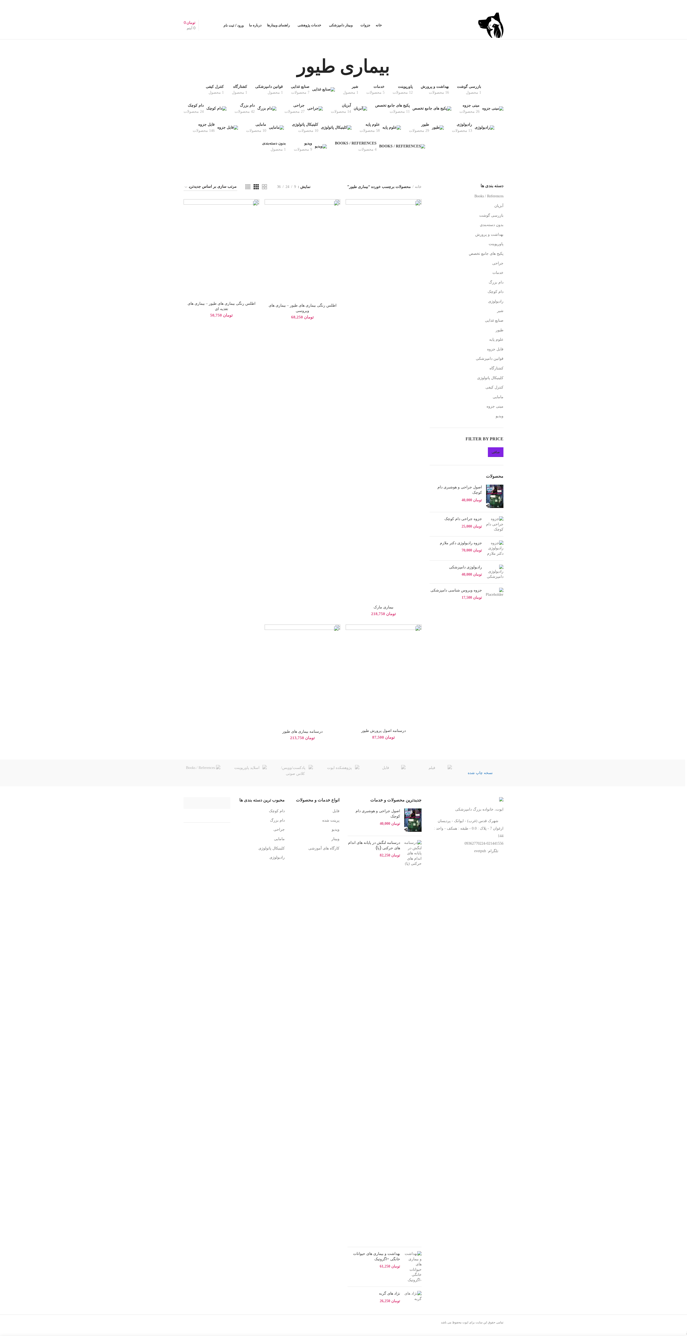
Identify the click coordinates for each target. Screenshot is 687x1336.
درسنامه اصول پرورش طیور (383, 731)
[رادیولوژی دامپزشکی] (494, 572)
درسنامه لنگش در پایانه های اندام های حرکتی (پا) (374, 845)
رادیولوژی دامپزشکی (465, 567)
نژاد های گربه (389, 1293)
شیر (500, 311)
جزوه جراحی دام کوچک (463, 518)
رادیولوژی (495, 301)
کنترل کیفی (494, 387)
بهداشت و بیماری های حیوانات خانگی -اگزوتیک (376, 1256)
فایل (335, 811)
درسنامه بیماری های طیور (302, 731)
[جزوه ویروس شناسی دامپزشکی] (494, 594)
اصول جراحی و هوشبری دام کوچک (459, 490)
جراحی (497, 263)
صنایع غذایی (494, 320)
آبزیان (498, 206)
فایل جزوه (495, 349)
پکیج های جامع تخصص (486, 254)
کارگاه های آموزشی (323, 848)
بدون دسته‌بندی (491, 225)
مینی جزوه (495, 406)
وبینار (335, 839)
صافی (496, 452)
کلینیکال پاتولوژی (490, 378)
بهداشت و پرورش (489, 235)
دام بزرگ (496, 282)
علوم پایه (496, 339)
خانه (418, 187)
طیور (499, 330)
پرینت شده (330, 820)
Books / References (488, 196)
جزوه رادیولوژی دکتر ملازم (461, 543)
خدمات (497, 273)
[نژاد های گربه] (413, 1297)
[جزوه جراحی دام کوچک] (494, 524)
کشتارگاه (496, 368)
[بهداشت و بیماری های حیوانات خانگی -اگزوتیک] (413, 1267)
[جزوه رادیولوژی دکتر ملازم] (494, 548)
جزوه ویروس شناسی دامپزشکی (456, 590)
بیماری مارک (383, 607)
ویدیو (499, 416)
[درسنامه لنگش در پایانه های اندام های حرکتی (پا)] (413, 1041)
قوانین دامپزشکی (489, 359)
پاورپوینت (496, 244)
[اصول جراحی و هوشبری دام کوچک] (494, 496)
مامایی (498, 397)
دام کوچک (495, 292)
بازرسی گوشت (491, 215)
